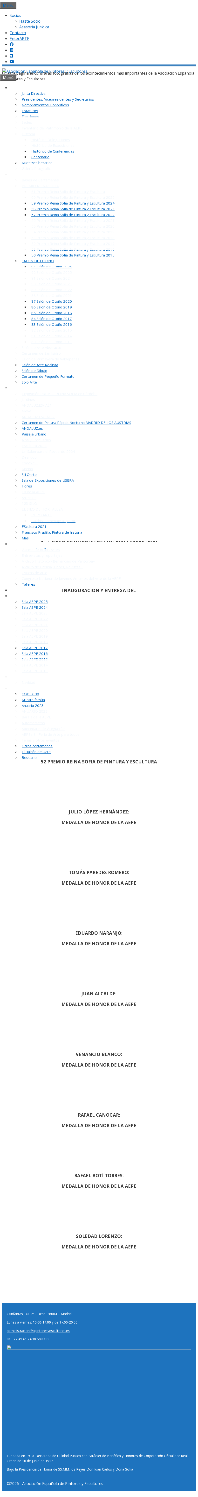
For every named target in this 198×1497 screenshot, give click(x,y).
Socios (15, 15)
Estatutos (30, 110)
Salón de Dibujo (34, 370)
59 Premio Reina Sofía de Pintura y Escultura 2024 (73, 203)
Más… (26, 538)
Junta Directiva (34, 93)
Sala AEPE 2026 (25, 595)
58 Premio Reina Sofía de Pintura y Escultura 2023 (73, 208)
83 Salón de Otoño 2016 (51, 324)
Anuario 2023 (33, 705)
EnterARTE (19, 38)
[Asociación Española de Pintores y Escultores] (44, 71)
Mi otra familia (33, 699)
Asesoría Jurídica (34, 27)
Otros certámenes (37, 745)
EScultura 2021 (34, 526)
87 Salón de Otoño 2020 (51, 301)
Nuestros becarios (37, 162)
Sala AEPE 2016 (35, 653)
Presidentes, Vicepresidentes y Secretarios (58, 99)
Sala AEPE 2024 (35, 607)
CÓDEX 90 (30, 693)
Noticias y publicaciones (33, 543)
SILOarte (29, 474)
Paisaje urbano (34, 434)
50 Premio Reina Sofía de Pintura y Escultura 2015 (73, 255)
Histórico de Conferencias (52, 151)
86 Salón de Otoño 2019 (51, 307)
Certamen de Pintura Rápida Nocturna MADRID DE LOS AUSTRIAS (76, 422)
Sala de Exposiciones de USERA (48, 480)
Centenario (40, 156)
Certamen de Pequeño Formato (48, 376)
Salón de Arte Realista (40, 364)
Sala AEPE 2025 (35, 601)
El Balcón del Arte (36, 751)
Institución (21, 87)
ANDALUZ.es (32, 428)
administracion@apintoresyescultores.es (38, 1330)
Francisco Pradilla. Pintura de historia (52, 532)
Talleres (28, 584)
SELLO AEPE (23, 590)
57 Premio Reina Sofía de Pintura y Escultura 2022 (73, 214)
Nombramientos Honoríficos (45, 104)
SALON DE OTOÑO (38, 260)
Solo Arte (29, 382)
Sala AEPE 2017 (35, 647)
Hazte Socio (30, 21)
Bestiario (29, 757)
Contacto (18, 32)
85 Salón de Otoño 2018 (51, 312)
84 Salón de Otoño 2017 (51, 318)
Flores (27, 486)
